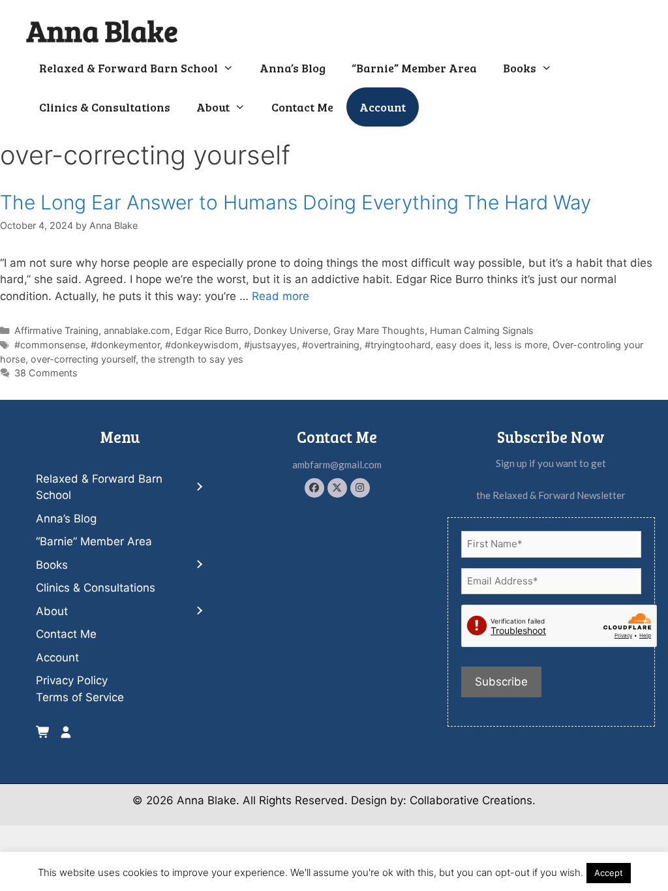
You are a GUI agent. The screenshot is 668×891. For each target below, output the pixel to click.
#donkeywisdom (202, 344)
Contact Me (302, 107)
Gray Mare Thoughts (379, 330)
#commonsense (49, 344)
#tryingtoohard (398, 344)
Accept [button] (608, 873)
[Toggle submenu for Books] (199, 565)
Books (519, 68)
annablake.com (137, 330)
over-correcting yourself (83, 359)
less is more (520, 344)
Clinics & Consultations (104, 107)
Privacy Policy (72, 680)
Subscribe (501, 681)
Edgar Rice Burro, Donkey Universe (251, 330)
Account (382, 107)
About (213, 107)
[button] (314, 488)
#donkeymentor (125, 344)
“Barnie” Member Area (414, 68)
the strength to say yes (192, 359)
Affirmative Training (56, 330)
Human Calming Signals (482, 330)
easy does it (462, 344)
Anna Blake (102, 30)
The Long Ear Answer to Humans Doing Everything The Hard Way (295, 202)
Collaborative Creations (471, 800)
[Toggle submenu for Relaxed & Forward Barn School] (199, 487)
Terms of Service (80, 697)
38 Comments (46, 372)
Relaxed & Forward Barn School (128, 68)
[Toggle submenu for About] (199, 611)
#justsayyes (270, 344)
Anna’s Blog (293, 68)
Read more (280, 296)
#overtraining (330, 344)
